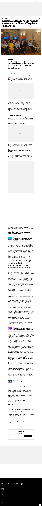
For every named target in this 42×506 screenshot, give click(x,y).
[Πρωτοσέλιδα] (33, 1)
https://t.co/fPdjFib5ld (14, 265)
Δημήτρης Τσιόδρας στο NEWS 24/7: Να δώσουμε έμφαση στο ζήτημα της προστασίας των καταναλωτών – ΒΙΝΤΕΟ (21, 415)
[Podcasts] (36, 1)
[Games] (38, 1)
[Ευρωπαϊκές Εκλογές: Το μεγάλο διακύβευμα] (10, 381)
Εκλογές (3, 18)
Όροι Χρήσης (9, 484)
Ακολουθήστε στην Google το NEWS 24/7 (14, 421)
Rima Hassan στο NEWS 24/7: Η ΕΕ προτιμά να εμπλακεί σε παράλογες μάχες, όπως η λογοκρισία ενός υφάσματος (19, 411)
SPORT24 (22, 483)
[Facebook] (9, 73)
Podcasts (2, 495)
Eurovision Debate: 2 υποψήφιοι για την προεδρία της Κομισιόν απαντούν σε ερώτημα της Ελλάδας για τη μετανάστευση (22, 239)
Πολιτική (2, 483)
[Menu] (1, 1)
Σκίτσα (2, 494)
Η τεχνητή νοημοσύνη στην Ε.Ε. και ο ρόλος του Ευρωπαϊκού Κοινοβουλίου (20, 417)
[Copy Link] (15, 73)
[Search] (40, 1)
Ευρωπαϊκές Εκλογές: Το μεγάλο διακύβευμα (21, 381)
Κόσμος (2, 484)
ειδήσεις (31, 421)
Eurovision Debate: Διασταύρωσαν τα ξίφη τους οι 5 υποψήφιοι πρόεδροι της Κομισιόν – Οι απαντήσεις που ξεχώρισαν (23, 329)
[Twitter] (11, 73)
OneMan (22, 484)
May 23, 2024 (27, 267)
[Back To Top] (40, 505)
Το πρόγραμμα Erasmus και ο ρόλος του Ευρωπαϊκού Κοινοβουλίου (21, 409)
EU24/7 (6, 18)
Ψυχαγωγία (2, 489)
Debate (9, 404)
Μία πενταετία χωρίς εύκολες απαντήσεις (16, 413)
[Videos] (35, 1)
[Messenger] (13, 73)
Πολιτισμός (2, 488)
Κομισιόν (12, 404)
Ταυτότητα (9, 483)
